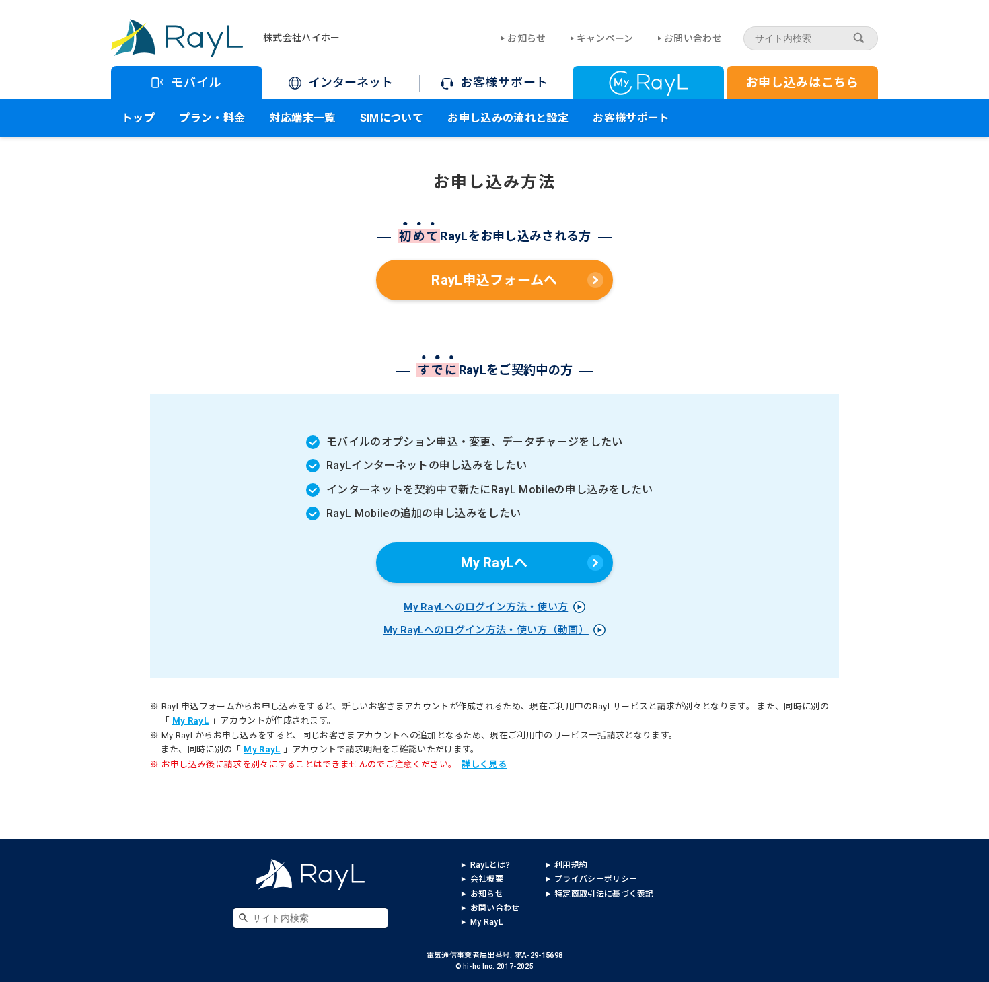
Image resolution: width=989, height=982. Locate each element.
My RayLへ (494, 563)
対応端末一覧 (303, 118)
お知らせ (526, 39)
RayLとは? (490, 865)
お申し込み (802, 82)
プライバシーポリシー (595, 879)
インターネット (350, 82)
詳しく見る (484, 764)
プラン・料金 (212, 118)
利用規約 (570, 865)
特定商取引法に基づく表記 (604, 894)
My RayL (190, 720)
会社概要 (486, 879)
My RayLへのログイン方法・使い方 (486, 607)
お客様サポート (504, 82)
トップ (138, 118)
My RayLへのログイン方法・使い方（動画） (486, 630)
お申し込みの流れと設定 (508, 118)
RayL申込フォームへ (494, 280)
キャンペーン (605, 39)
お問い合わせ (693, 39)
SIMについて (391, 118)
